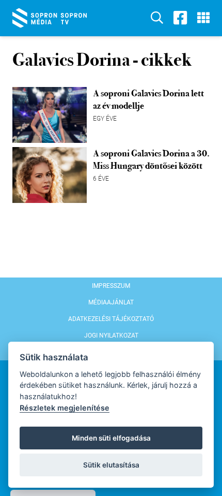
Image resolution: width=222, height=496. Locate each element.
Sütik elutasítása (111, 465)
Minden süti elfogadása (111, 438)
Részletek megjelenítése (64, 407)
